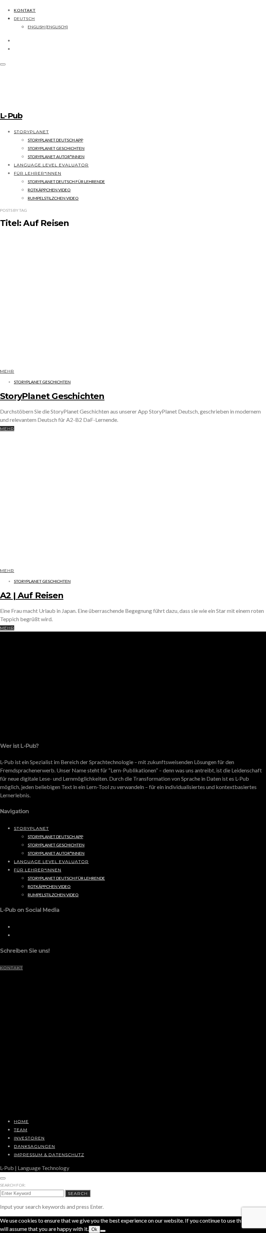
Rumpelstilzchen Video (53, 198)
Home (21, 1121)
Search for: (13, 1185)
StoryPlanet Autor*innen (56, 156)
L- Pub (11, 115)
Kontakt (25, 10)
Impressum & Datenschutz (49, 1154)
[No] (103, 1231)
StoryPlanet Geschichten (56, 148)
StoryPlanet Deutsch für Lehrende (66, 181)
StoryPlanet (31, 131)
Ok (94, 1229)
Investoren (29, 1138)
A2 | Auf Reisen (31, 595)
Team (20, 1129)
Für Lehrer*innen (37, 173)
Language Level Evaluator (51, 164)
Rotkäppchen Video (49, 189)
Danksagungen (34, 1146)
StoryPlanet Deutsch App (55, 140)
